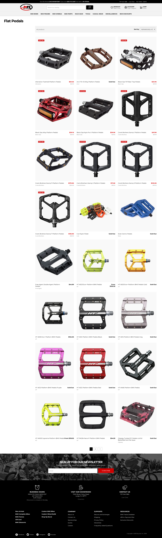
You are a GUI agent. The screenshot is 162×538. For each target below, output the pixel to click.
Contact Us (71, 517)
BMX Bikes (34, 14)
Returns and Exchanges (102, 514)
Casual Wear (98, 14)
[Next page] (100, 449)
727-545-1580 (123, 1)
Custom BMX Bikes (48, 511)
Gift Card (18, 519)
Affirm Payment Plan (127, 517)
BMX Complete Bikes (22, 514)
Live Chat (131, 1)
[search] (89, 7)
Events (70, 523)
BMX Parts (68, 14)
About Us (71, 514)
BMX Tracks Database (127, 514)
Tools (88, 14)
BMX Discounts (126, 14)
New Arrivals (19, 511)
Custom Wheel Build (49, 514)
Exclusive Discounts (126, 520)
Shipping (97, 517)
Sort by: (136, 29)
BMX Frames (45, 14)
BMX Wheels (57, 14)
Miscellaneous (111, 14)
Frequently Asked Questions (103, 525)
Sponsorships (72, 520)
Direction (81, 499)
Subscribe (106, 471)
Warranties (97, 523)
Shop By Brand (47, 517)
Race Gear (79, 14)
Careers (70, 525)
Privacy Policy (98, 520)
